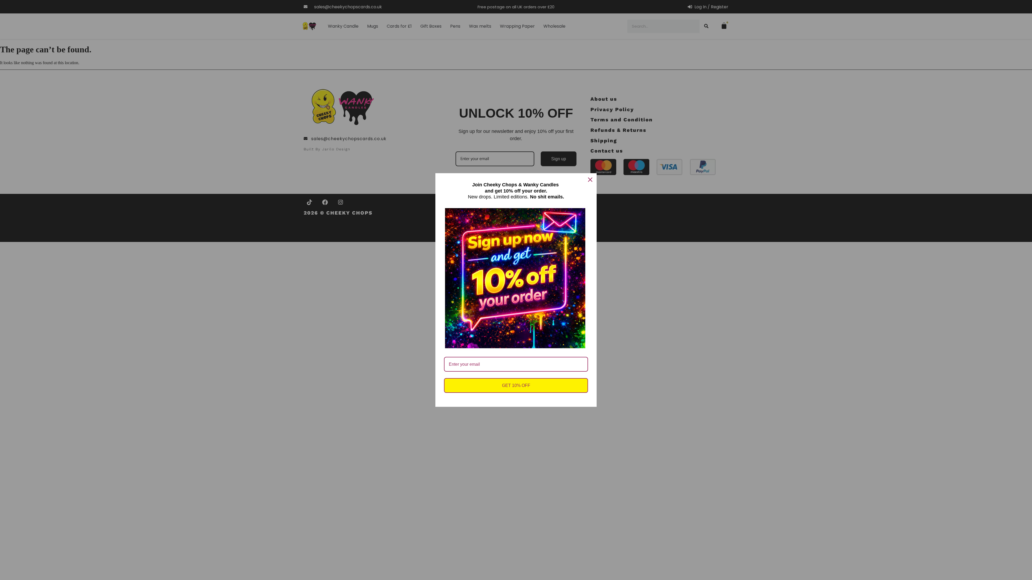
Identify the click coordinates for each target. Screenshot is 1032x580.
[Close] (590, 179)
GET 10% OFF (516, 385)
